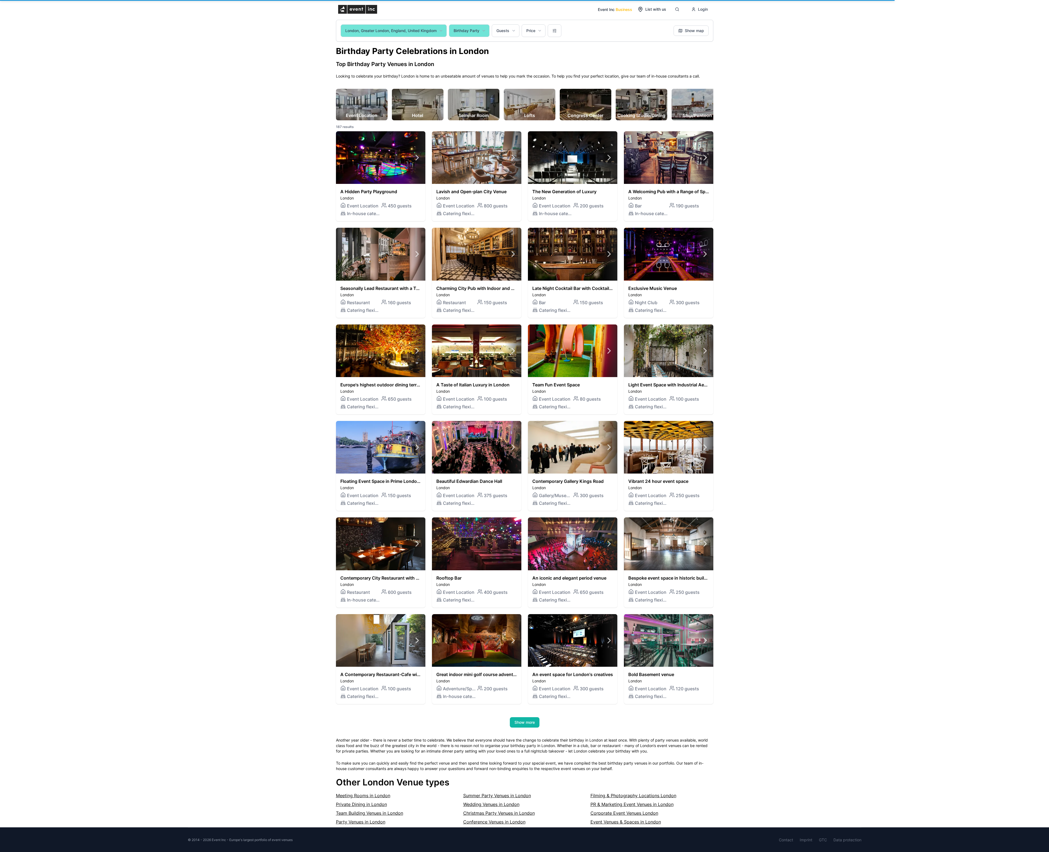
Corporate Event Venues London (624, 813)
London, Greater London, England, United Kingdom (391, 30)
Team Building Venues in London (369, 813)
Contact (786, 839)
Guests (502, 30)
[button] (380, 176)
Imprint (806, 839)
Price (530, 30)
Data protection (847, 839)
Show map (694, 30)
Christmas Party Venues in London (499, 813)
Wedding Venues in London (491, 804)
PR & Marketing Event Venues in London (632, 804)
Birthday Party (466, 30)
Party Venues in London (360, 822)
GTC (823, 839)
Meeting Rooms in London (363, 795)
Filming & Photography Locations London (633, 795)
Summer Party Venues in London (497, 795)
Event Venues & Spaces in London (625, 822)
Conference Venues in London (494, 822)
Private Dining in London (361, 804)
